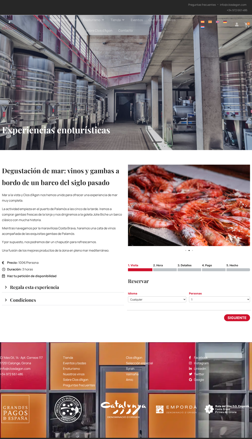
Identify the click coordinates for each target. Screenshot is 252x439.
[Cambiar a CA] (210, 21)
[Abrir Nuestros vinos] (75, 20)
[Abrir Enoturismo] (103, 20)
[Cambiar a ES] (202, 21)
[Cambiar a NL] (202, 27)
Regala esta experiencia (34, 287)
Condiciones (23, 300)
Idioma (132, 293)
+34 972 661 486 (11, 374)
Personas (195, 293)
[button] (63, 287)
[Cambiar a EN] (217, 21)
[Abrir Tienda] (123, 20)
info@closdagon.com (15, 368)
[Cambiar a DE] (225, 21)
